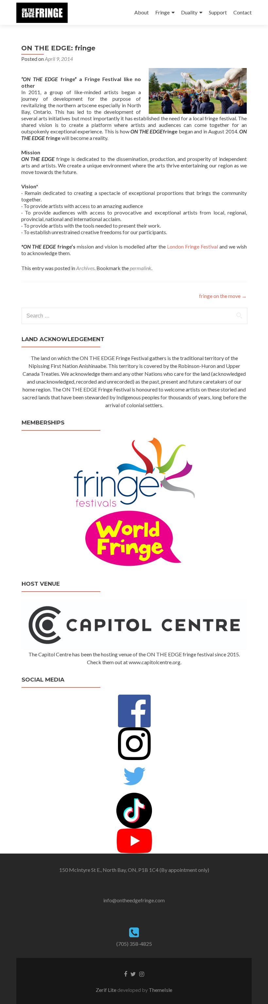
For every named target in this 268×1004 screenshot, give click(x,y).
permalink (140, 268)
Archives (85, 268)
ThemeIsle (160, 990)
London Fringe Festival (192, 246)
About (141, 12)
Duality (189, 12)
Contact (242, 12)
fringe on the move (223, 296)
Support (218, 12)
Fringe (162, 12)
